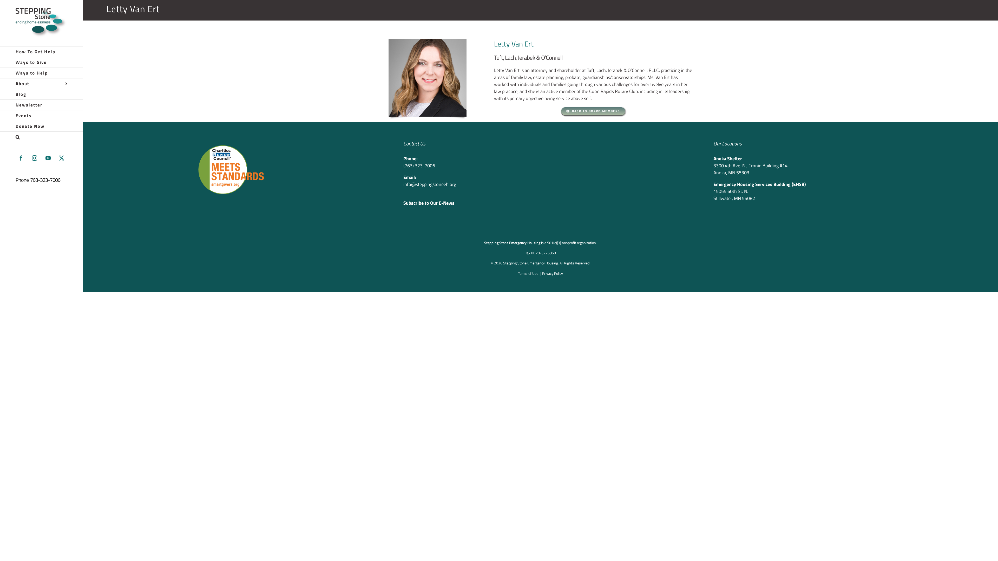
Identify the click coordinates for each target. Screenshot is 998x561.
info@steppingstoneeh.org (429, 184)
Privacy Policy (552, 273)
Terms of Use (528, 273)
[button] (41, 137)
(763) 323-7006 (419, 165)
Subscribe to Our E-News (429, 202)
